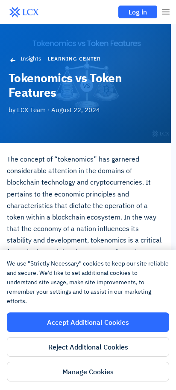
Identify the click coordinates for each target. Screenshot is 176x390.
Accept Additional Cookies (88, 322)
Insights (31, 58)
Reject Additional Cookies (88, 347)
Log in (138, 12)
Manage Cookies (88, 371)
